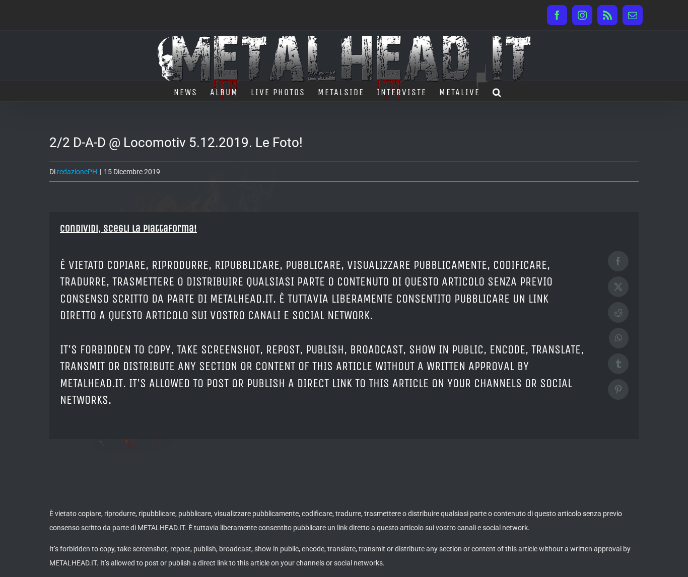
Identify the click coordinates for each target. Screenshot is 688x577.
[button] (497, 91)
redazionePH (77, 172)
